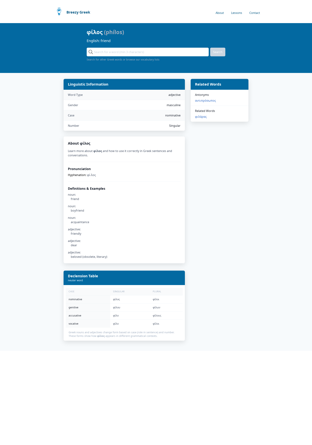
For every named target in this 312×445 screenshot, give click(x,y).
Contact (254, 13)
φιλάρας (201, 117)
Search (217, 52)
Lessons (236, 13)
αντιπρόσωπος (205, 101)
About (220, 13)
